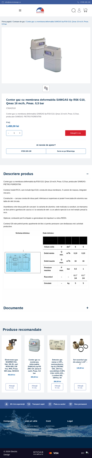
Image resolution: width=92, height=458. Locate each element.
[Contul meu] (79, 10)
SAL (68, 432)
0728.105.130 (85, 2)
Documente (13, 308)
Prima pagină (6, 22)
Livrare (48, 436)
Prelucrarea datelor (32, 426)
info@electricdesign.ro (12, 2)
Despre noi (7, 426)
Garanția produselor (32, 429)
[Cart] (85, 10)
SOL (69, 436)
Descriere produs (18, 174)
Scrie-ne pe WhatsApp (66, 151)
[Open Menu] (20, 10)
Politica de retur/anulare (33, 432)
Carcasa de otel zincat (14, 251)
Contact (6, 429)
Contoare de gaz (19, 22)
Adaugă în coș (75, 133)
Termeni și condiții (31, 436)
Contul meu (50, 426)
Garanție (49, 432)
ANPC (69, 429)
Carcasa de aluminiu (32, 251)
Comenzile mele (52, 429)
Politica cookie (72, 426)
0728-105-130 (26, 151)
